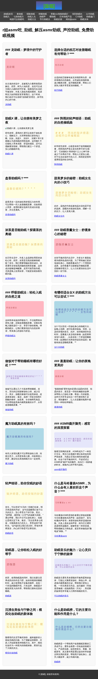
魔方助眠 (9, 463)
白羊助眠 (90, 14)
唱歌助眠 (31, 14)
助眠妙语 (9, 533)
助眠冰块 (84, 19)
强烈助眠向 (77, 14)
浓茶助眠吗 (10, 278)
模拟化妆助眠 (11, 653)
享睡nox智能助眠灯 (59, 14)
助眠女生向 (59, 216)
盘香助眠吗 (10, 215)
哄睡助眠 (43, 14)
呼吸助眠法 (10, 336)
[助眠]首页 (8, 14)
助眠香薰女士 (60, 276)
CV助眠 (79, 17)
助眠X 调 (9, 154)
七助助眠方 (19, 17)
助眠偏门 (90, 17)
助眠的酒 (58, 19)
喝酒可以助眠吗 (17, 19)
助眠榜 (57, 662)
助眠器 (8, 596)
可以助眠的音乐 (61, 596)
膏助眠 (20, 14)
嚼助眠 (53, 17)
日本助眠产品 (65, 17)
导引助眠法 (45, 19)
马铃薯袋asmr (60, 536)
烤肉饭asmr (71, 19)
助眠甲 (43, 17)
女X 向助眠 (59, 347)
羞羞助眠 (58, 407)
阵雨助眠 (58, 164)
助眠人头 (32, 17)
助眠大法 (32, 19)
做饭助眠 (9, 410)
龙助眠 (8, 104)
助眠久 (7, 17)
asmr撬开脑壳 (60, 469)
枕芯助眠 (58, 90)
